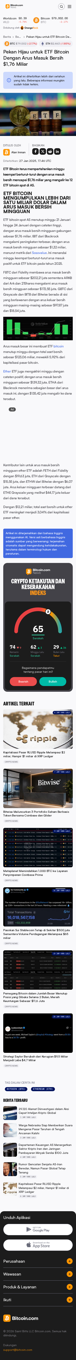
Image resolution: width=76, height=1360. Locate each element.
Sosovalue (39, 253)
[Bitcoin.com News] (14, 6)
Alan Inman (18, 152)
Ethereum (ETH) (43, 1089)
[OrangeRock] (29, 28)
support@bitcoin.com (17, 1349)
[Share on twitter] (43, 151)
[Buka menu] (69, 6)
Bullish (53, 681)
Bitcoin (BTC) (16, 1089)
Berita (7, 36)
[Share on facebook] (35, 151)
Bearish (23, 681)
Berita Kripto (18, 36)
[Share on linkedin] (57, 151)
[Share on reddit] (50, 151)
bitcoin (59, 346)
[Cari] (61, 6)
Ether (7, 371)
